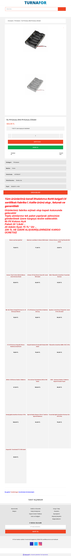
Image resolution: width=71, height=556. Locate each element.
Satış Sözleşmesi (35, 511)
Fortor (13, 168)
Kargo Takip (56, 509)
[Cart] (63, 14)
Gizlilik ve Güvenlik (35, 509)
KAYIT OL (36, 531)
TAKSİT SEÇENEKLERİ (35, 500)
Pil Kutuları (16, 162)
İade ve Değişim (35, 516)
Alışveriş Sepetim (56, 516)
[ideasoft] (26, 555)
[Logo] (36, 3)
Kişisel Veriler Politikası (35, 514)
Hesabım (56, 511)
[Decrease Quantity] (9, 136)
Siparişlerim (56, 514)
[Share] (64, 30)
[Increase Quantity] (61, 136)
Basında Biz (14, 509)
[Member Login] (7, 14)
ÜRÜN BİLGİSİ (35, 192)
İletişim (14, 511)
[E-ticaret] (35, 555)
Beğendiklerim (56, 519)
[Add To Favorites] (64, 27)
